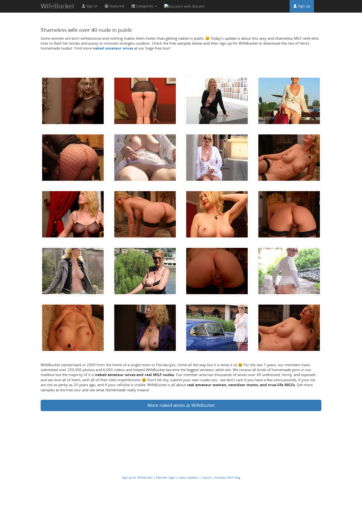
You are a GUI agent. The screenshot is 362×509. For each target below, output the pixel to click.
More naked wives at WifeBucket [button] (181, 405)
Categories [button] (144, 6)
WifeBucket (57, 6)
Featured (116, 6)
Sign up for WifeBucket (137, 477)
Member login (165, 477)
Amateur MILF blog (227, 477)
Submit (206, 477)
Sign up (303, 6)
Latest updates (188, 477)
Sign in (91, 6)
